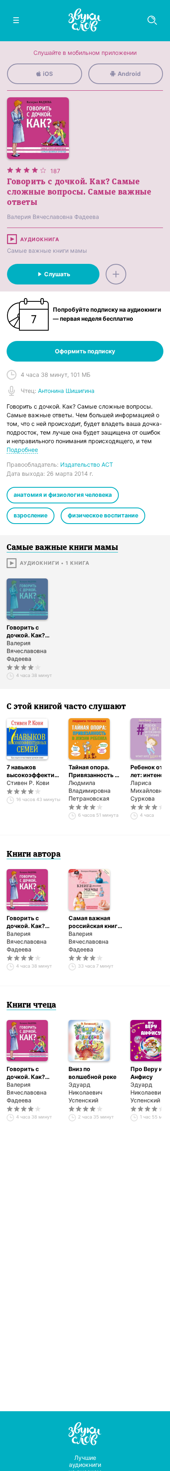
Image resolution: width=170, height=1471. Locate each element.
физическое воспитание (103, 515)
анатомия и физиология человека (63, 494)
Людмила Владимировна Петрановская (89, 790)
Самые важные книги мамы (47, 250)
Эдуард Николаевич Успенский (85, 1092)
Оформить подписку (85, 351)
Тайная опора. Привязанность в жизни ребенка (93, 771)
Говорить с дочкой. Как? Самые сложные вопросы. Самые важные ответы (31, 631)
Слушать (57, 273)
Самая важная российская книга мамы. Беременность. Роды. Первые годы (94, 922)
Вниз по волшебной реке (92, 1072)
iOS (48, 73)
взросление (30, 515)
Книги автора (34, 855)
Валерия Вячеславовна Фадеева (27, 650)
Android (129, 73)
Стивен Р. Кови (28, 782)
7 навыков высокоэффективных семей (33, 771)
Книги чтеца (31, 1005)
